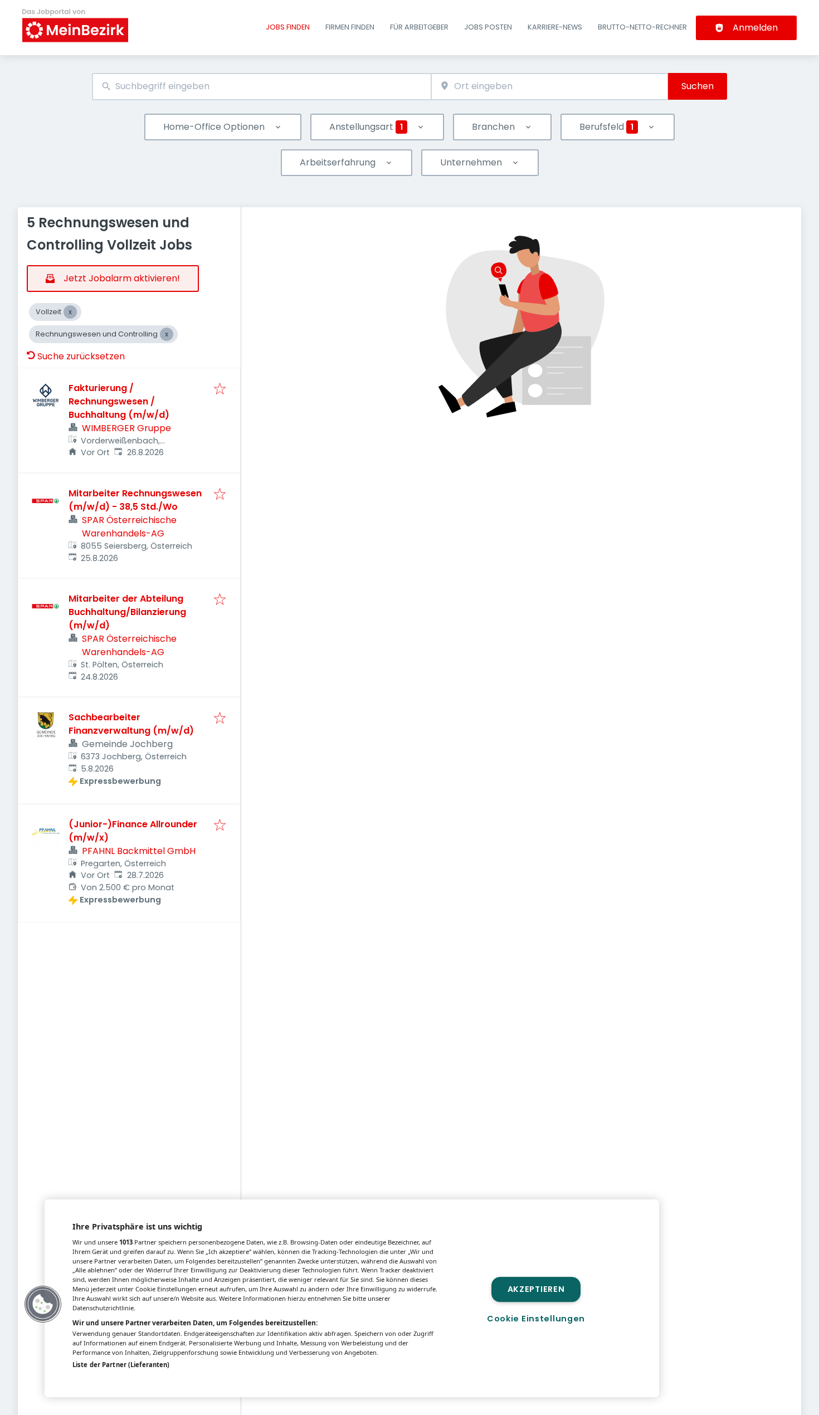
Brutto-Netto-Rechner (642, 27)
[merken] (220, 390)
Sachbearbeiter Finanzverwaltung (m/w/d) (131, 724)
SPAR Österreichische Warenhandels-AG (129, 527)
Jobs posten (488, 27)
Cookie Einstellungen (536, 1318)
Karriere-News (555, 27)
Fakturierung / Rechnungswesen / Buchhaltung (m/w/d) (119, 401)
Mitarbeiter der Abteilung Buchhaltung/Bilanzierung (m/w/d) (127, 612)
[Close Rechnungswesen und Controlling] (166, 334)
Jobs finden (288, 27)
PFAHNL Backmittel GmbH (139, 851)
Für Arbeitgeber (419, 27)
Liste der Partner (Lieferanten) (120, 1364)
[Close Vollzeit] (70, 312)
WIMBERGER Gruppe (126, 428)
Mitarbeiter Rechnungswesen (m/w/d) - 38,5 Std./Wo (135, 500)
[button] (43, 1304)
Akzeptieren (536, 1289)
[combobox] (261, 86)
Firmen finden (349, 27)
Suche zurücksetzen (81, 356)
